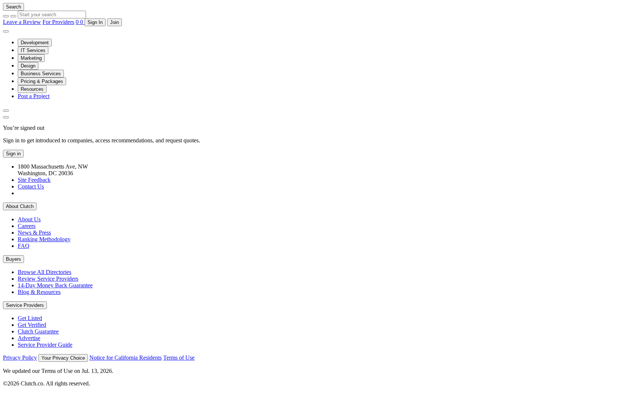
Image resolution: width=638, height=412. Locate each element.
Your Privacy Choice (63, 358)
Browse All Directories (44, 272)
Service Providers (25, 305)
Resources (32, 89)
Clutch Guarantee (38, 331)
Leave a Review (22, 22)
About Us (29, 219)
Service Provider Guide (45, 345)
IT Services (33, 50)
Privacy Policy (20, 357)
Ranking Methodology (44, 239)
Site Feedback (34, 180)
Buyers (13, 259)
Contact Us (31, 186)
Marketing (31, 58)
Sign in (13, 153)
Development (35, 42)
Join (114, 22)
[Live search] (6, 111)
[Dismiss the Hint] (6, 117)
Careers (26, 226)
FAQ (24, 246)
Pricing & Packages (42, 81)
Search (13, 7)
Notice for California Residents (125, 357)
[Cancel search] (6, 16)
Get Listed (30, 318)
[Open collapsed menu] (6, 31)
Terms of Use (179, 357)
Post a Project (33, 96)
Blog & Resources (39, 292)
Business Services (41, 73)
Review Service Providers (48, 279)
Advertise (29, 338)
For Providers (58, 22)
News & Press (34, 232)
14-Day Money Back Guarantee (55, 285)
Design (28, 66)
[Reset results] (13, 16)
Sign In (95, 22)
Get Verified (32, 325)
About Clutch (20, 206)
